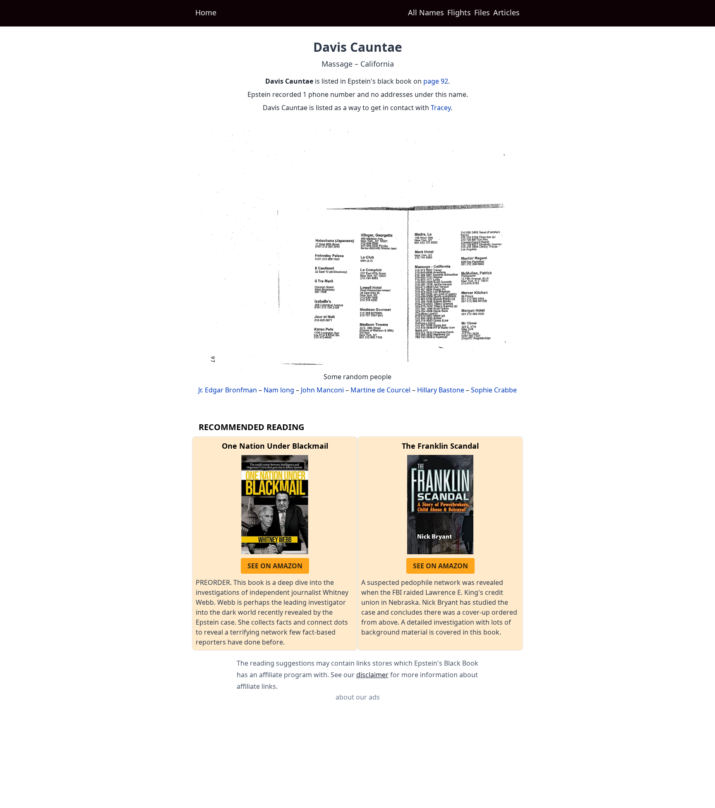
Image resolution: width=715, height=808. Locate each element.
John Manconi (322, 389)
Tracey (441, 107)
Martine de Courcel (380, 389)
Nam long (279, 389)
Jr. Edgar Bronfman (227, 389)
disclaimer (372, 674)
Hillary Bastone (440, 389)
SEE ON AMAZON (274, 565)
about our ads (358, 697)
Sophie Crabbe (494, 389)
